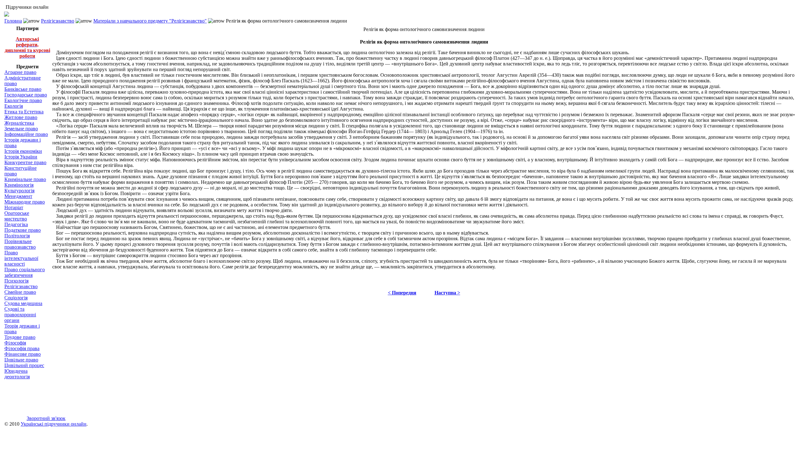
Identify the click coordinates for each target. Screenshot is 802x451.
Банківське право (22, 89)
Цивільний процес (24, 365)
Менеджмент (18, 196)
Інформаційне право (26, 134)
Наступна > (447, 292)
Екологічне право (23, 100)
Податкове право (22, 230)
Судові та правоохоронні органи (20, 314)
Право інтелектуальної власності (21, 258)
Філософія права (21, 348)
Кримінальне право (25, 179)
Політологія (17, 235)
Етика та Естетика (24, 111)
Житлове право (20, 117)
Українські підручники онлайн (53, 424)
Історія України (20, 156)
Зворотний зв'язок (46, 418)
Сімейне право (20, 292)
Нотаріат (13, 207)
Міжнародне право (24, 202)
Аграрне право (20, 72)
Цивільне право (21, 359)
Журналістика (19, 123)
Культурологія (19, 190)
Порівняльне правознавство (20, 244)
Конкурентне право (25, 162)
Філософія (15, 342)
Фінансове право (22, 354)
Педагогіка (16, 224)
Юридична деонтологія (17, 373)
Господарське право (25, 94)
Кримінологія (19, 185)
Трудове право (19, 337)
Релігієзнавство (57, 20)
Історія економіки (23, 151)
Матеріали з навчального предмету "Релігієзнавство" (150, 20)
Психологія (16, 280)
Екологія (13, 106)
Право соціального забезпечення (24, 272)
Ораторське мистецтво (16, 215)
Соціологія (16, 297)
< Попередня (402, 292)
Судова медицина (23, 303)
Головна (13, 20)
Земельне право (21, 128)
